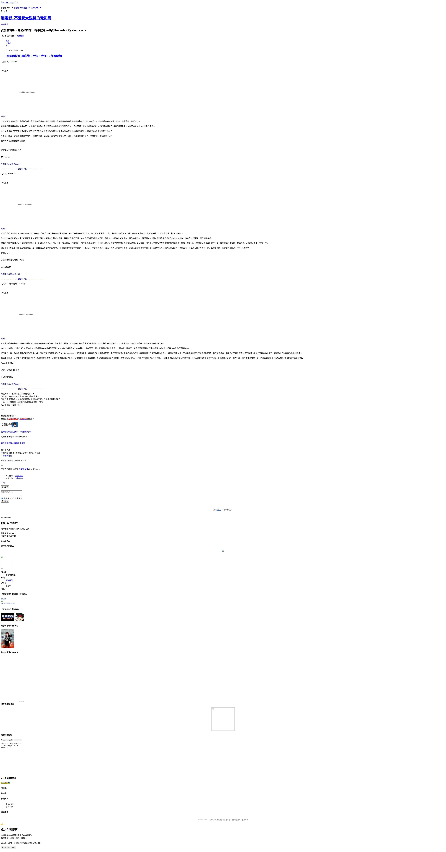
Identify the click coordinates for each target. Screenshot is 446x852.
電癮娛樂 (3, 599)
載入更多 (5, 487)
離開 (13, 847)
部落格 (8, 43)
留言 (26, 469)
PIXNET (205, 820)
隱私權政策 (236, 820)
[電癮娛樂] (2, 601)
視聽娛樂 (20, 36)
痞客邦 (21, 469)
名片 (7, 46)
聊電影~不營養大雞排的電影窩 (26, 18)
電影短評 (19, 478)
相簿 (7, 41)
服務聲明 (245, 820)
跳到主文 (4, 24)
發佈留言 (5, 501)
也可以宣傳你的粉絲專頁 (8, 603)
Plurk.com (21, 701)
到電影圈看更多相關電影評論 (13, 443)
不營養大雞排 (6, 456)
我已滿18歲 (6, 847)
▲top (3, 482)
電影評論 (19, 476)
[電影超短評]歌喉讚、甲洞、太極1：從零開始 (34, 55)
